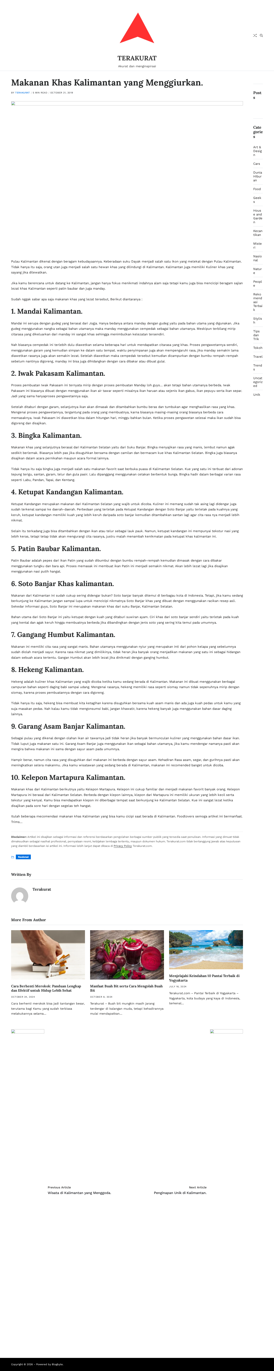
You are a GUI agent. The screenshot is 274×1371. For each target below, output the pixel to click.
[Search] (261, 35)
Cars (256, 164)
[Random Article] (255, 35)
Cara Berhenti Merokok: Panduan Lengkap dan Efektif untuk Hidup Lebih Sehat (46, 988)
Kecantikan (257, 233)
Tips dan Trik (256, 335)
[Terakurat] (19, 896)
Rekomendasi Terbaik (257, 302)
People (257, 283)
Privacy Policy (123, 845)
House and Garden (257, 216)
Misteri (257, 245)
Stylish (257, 320)
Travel (258, 357)
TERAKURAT (137, 58)
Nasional (23, 856)
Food (257, 189)
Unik (256, 395)
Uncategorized (258, 382)
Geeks (257, 200)
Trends (257, 367)
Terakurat (22, 92)
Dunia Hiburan (257, 176)
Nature (257, 271)
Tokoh (257, 348)
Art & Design (257, 151)
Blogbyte (57, 1364)
